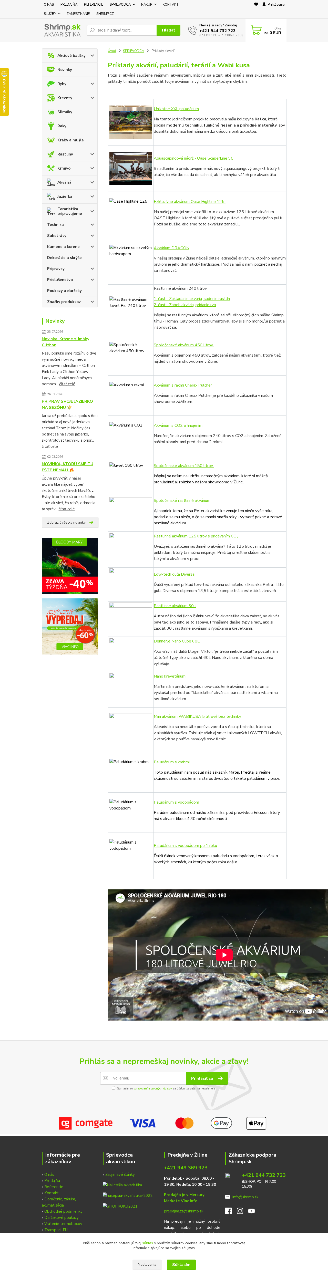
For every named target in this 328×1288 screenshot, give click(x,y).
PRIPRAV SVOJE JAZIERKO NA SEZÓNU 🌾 (67, 404)
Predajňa (52, 1180)
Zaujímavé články (120, 1174)
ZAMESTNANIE (78, 14)
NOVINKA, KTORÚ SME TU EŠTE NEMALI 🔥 (67, 467)
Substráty (56, 235)
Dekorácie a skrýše (64, 257)
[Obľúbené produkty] (256, 9)
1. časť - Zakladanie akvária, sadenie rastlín (192, 299)
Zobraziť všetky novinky (66, 522)
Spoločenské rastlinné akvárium (182, 500)
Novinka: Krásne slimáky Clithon (65, 342)
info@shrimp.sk (245, 1197)
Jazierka (64, 196)
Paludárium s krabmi (172, 762)
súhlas (147, 1243)
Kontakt (51, 1193)
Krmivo (63, 168)
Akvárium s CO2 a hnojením (178, 425)
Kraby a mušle (70, 140)
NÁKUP (146, 4)
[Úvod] (62, 30)
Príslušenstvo (60, 279)
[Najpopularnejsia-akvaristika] (122, 1184)
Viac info (189, 1200)
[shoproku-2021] (120, 1205)
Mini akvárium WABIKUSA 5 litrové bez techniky (197, 716)
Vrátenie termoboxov (63, 1223)
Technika (55, 224)
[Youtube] (254, 1212)
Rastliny (65, 154)
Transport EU (56, 1229)
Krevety (64, 97)
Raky (61, 126)
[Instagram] (242, 1212)
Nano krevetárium (170, 676)
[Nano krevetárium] (130, 514)
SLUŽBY (50, 14)
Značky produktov (64, 301)
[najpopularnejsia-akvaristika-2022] (127, 1195)
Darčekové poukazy (61, 1217)
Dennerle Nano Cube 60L (177, 641)
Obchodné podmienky (63, 1211)
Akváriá (64, 182)
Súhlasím (181, 1265)
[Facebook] (231, 1212)
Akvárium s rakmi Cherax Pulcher (183, 385)
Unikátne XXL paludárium (176, 109)
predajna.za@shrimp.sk (183, 1211)
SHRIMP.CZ (105, 14)
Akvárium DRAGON (171, 248)
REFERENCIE (93, 4)
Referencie (53, 1186)
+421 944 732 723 (217, 31)
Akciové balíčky (71, 55)
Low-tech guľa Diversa (174, 574)
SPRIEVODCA (120, 4)
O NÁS (49, 4)
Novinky (64, 69)
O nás (49, 1174)
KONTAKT (171, 4)
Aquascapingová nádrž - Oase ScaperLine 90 (193, 158)
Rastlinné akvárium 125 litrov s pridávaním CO (196, 536)
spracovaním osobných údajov (153, 1088)
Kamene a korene (63, 246)
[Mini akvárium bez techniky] (130, 729)
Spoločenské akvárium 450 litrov (184, 345)
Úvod (112, 51)
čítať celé (67, 384)
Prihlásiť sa (202, 1078)
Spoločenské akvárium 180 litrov (184, 466)
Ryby (61, 83)
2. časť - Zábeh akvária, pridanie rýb (185, 305)
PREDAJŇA (68, 4)
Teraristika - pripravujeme (69, 211)
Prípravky (56, 268)
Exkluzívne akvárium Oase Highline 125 (189, 201)
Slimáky (64, 112)
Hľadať (168, 30)
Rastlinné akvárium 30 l (175, 606)
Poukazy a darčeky (64, 290)
